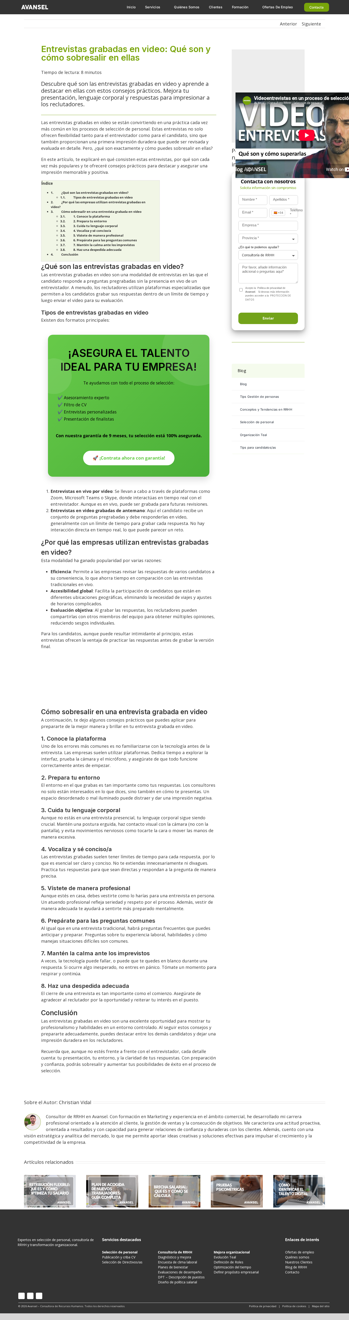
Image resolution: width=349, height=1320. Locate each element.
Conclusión (69, 254)
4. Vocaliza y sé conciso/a (92, 230)
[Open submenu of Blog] (299, 371)
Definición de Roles (228, 1262)
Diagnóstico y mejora (174, 1257)
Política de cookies (294, 1306)
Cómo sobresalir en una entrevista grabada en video (101, 211)
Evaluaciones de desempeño (180, 1272)
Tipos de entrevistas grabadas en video (103, 197)
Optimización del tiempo (232, 1267)
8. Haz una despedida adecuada (97, 250)
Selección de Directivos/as (122, 1262)
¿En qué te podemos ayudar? (258, 247)
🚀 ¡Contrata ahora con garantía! (129, 458)
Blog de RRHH (296, 1267)
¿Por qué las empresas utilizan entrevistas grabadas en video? (98, 204)
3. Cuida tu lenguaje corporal (95, 226)
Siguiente (311, 24)
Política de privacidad (269, 287)
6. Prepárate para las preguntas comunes (105, 240)
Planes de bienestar (173, 1267)
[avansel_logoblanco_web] (35, 5)
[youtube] (30, 1296)
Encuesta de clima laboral (177, 1262)
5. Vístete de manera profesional (98, 235)
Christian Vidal (75, 1102)
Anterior (288, 24)
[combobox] (268, 238)
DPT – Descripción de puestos (181, 1277)
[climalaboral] (128, 657)
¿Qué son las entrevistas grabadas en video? (94, 192)
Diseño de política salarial (177, 1282)
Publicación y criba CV (118, 1257)
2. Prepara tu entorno (90, 221)
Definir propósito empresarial (236, 1272)
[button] (268, 318)
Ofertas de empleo (299, 1252)
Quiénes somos (297, 1257)
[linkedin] (39, 1296)
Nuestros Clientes (298, 1262)
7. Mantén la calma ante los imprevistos (104, 245)
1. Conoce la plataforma (91, 216)
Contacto (292, 1272)
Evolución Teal (225, 1257)
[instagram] (21, 1296)
